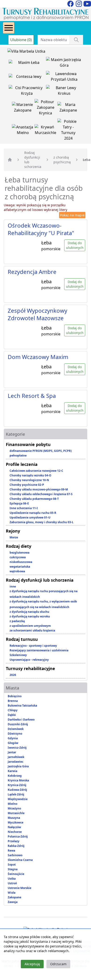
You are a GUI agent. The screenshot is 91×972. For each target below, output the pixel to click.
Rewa (11, 850)
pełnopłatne (18, 455)
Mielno (12, 804)
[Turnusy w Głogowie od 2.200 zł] (27, 91)
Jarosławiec (15, 762)
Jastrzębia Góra (18, 766)
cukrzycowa (18, 557)
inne (13, 586)
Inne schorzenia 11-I (24, 508)
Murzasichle (16, 813)
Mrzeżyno (14, 808)
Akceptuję (32, 964)
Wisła (11, 893)
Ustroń (12, 883)
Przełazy (13, 841)
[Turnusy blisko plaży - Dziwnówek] (27, 77)
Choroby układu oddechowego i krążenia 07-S (41, 494)
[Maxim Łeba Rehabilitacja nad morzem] (27, 63)
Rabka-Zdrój (16, 846)
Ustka (12, 879)
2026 (13, 675)
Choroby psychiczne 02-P (27, 485)
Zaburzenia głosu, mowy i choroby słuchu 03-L (42, 522)
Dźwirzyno (15, 734)
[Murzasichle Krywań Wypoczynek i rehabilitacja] (46, 130)
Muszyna (14, 818)
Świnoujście (16, 874)
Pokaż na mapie (72, 215)
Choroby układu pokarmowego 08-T (34, 499)
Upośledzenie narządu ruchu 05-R (33, 513)
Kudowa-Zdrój (17, 790)
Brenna (13, 701)
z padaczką (17, 621)
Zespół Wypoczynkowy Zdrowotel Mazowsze (37, 314)
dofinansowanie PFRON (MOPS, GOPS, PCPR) (41, 451)
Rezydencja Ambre (32, 272)
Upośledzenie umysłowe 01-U (30, 517)
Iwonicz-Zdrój (17, 748)
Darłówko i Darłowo (21, 720)
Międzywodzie (18, 799)
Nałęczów (14, 827)
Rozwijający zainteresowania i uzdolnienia (39, 650)
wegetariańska (20, 567)
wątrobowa (17, 571)
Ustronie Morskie (19, 888)
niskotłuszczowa (21, 562)
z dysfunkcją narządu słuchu (29, 612)
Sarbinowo (15, 855)
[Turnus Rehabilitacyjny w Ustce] (64, 77)
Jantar (12, 752)
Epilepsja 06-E (19, 503)
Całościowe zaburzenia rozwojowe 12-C (36, 471)
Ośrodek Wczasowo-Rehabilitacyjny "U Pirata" (41, 229)
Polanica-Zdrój (18, 836)
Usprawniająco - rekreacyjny (29, 660)
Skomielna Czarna (20, 860)
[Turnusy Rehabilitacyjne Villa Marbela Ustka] (26, 52)
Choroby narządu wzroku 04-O (30, 475)
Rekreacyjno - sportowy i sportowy (33, 646)
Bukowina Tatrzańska (22, 705)
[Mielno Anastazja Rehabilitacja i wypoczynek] (23, 130)
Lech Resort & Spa (32, 395)
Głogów (13, 743)
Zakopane (14, 897)
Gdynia (13, 738)
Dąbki (12, 715)
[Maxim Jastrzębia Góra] (64, 63)
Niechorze (15, 832)
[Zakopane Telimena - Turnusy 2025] (68, 130)
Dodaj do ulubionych (75, 245)
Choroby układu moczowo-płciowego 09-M (39, 489)
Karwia (12, 771)
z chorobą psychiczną (62, 159)
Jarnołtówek (16, 757)
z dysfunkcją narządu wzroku (30, 616)
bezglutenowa (19, 553)
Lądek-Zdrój (16, 794)
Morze (14, 537)
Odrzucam (58, 964)
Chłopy (13, 710)
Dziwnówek (16, 729)
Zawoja (13, 902)
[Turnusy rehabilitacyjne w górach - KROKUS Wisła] (64, 91)
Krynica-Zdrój (17, 785)
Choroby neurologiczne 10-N (29, 480)
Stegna (13, 869)
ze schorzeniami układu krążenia (32, 630)
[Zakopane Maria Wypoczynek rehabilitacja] (68, 108)
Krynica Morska (18, 780)
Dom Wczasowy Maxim (38, 357)
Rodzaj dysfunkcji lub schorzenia (32, 159)
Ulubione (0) (21, 39)
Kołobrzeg (15, 776)
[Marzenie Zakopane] (23, 108)
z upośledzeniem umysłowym (30, 626)
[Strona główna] (9, 159)
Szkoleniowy (18, 655)
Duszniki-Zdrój (18, 724)
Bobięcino (14, 696)
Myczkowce (15, 822)
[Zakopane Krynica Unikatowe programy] (46, 108)
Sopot (12, 865)
